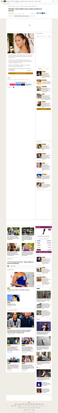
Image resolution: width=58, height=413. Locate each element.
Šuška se (18, 6)
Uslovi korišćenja (38, 407)
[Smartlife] (33, 405)
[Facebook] (38, 36)
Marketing (22, 407)
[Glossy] (26, 405)
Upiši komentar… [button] (13, 266)
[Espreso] (20, 405)
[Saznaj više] (50, 288)
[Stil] (2, 1)
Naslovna (9, 6)
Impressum (19, 407)
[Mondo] (16, 405)
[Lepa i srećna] (29, 405)
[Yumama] (41, 405)
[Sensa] (37, 405)
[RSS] (46, 36)
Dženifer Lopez (10, 79)
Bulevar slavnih (22, 79)
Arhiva (28, 407)
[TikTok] (43, 36)
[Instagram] (40, 36)
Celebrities (13, 6)
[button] (32, 13)
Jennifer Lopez (16, 79)
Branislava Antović (11, 12)
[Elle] (23, 405)
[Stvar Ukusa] (45, 405)
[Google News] (49, 36)
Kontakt (26, 407)
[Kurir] (12, 405)
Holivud (27, 79)
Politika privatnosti (32, 407)
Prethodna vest (12, 70)
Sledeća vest (29, 70)
